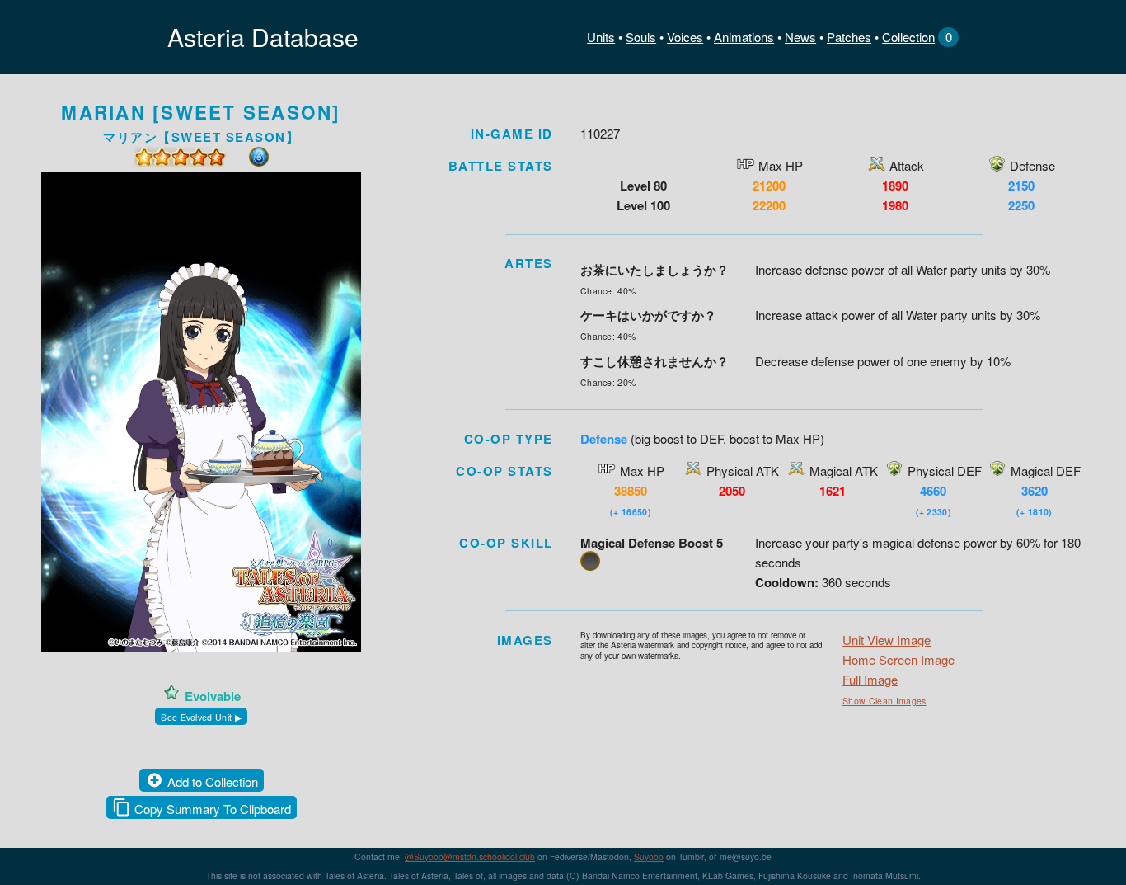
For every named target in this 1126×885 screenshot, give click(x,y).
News (800, 36)
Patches (849, 36)
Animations (744, 36)
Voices (685, 36)
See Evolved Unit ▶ (201, 717)
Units (601, 36)
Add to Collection (212, 781)
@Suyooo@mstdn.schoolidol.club (470, 856)
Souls (641, 36)
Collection (908, 36)
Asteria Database (263, 36)
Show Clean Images (884, 700)
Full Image (870, 679)
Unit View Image (886, 639)
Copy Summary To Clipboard (212, 808)
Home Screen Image (898, 659)
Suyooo (649, 856)
